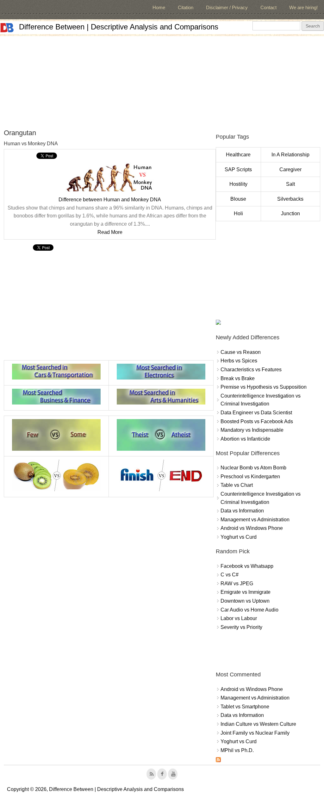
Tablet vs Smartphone (245, 706)
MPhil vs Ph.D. (237, 750)
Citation (185, 7)
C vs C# (230, 574)
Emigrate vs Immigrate (246, 592)
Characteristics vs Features (251, 369)
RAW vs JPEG (237, 583)
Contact (268, 7)
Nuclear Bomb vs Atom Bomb (253, 467)
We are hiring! (303, 7)
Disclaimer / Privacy (227, 7)
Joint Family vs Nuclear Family (255, 733)
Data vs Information (242, 510)
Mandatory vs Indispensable (252, 430)
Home (159, 7)
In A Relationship (290, 154)
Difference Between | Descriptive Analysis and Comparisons (118, 26)
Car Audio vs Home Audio (249, 609)
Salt (290, 184)
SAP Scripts (238, 169)
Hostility (238, 184)
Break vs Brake (238, 378)
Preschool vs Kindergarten (250, 476)
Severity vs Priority (241, 627)
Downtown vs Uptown (245, 601)
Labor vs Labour (239, 618)
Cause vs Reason (241, 352)
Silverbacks (290, 199)
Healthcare (238, 154)
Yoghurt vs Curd (239, 537)
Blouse (238, 199)
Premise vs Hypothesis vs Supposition (264, 387)
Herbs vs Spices (239, 360)
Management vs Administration (255, 519)
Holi (238, 213)
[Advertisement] (162, 80)
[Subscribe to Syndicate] (218, 760)
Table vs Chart (237, 485)
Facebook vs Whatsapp (247, 566)
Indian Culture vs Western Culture (258, 724)
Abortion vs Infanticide (245, 439)
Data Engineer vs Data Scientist (256, 412)
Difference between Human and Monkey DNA (110, 199)
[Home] (7, 27)
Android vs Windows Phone (252, 528)
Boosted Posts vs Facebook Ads (257, 421)
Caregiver (290, 169)
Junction (290, 213)
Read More (109, 232)
